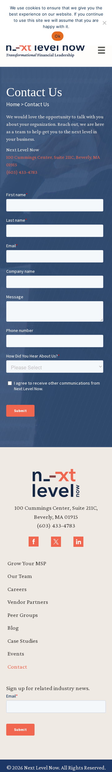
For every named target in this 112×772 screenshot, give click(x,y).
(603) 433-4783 (21, 172)
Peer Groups (22, 615)
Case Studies (22, 640)
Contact (17, 666)
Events (15, 653)
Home (13, 104)
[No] (104, 23)
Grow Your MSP (26, 563)
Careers (16, 589)
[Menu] (101, 50)
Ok (57, 36)
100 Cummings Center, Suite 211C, (56, 507)
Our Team (19, 576)
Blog (13, 627)
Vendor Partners (27, 602)
